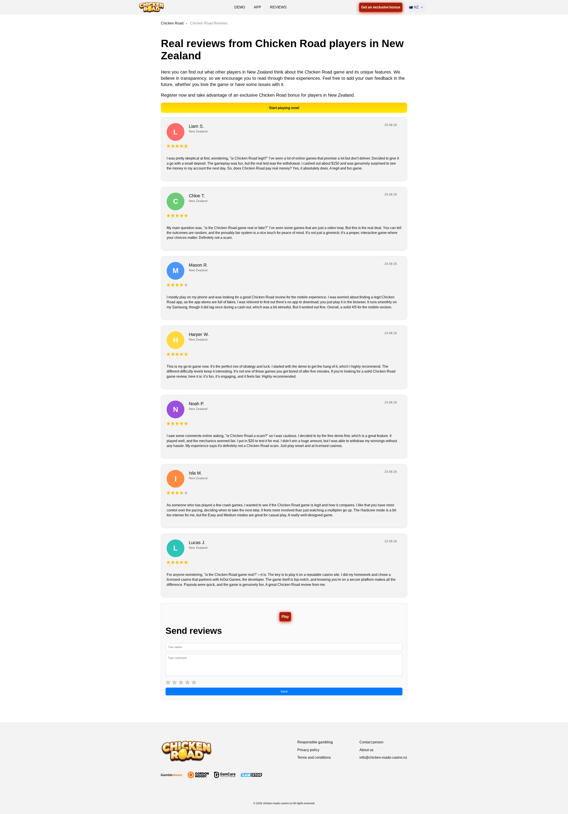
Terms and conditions (314, 757)
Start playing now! (284, 108)
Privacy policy (308, 750)
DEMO (239, 7)
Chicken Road (172, 23)
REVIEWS (278, 7)
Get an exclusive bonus (380, 7)
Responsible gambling (315, 742)
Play (285, 616)
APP (257, 7)
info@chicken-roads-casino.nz (383, 757)
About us (366, 750)
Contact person (371, 742)
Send (284, 691)
